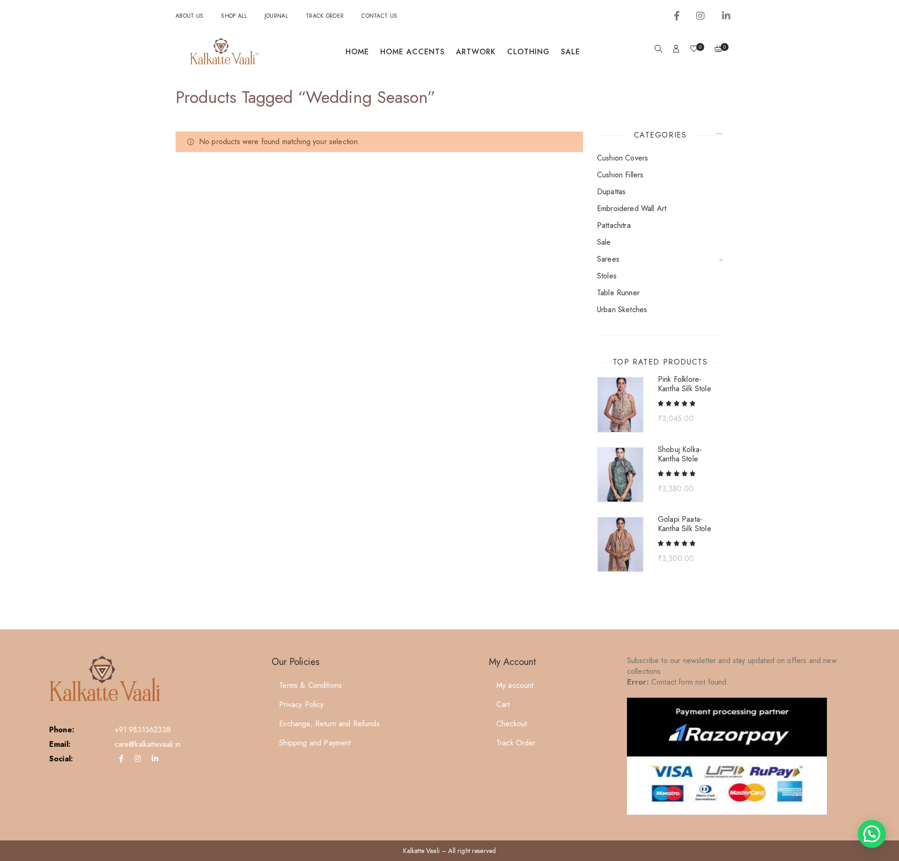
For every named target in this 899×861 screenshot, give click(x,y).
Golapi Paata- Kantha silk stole (684, 524)
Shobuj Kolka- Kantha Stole (680, 454)
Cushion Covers (622, 158)
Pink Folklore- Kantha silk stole (684, 384)
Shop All (233, 16)
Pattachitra (614, 225)
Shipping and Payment (315, 742)
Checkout (511, 723)
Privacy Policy (301, 704)
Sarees (608, 259)
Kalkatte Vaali (421, 850)
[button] (872, 834)
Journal (276, 16)
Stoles (607, 275)
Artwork (476, 51)
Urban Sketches (622, 309)
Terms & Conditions (310, 685)
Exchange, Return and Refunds (329, 723)
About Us (189, 16)
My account (515, 685)
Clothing (528, 51)
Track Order (325, 16)
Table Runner (618, 292)
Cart (503, 704)
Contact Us (379, 16)
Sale (570, 51)
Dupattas (611, 191)
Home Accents (412, 51)
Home (357, 51)
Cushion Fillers (620, 174)
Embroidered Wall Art (631, 208)
